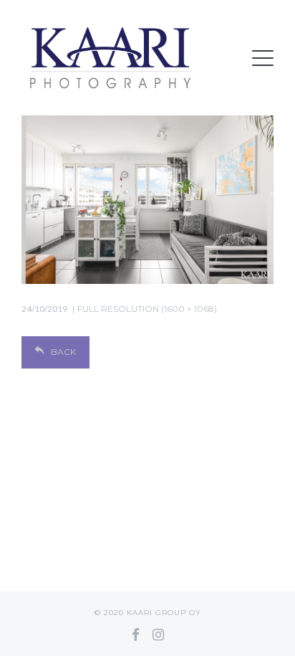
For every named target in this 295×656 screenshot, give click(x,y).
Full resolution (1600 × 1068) (147, 308)
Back (63, 351)
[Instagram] (158, 634)
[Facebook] (136, 634)
